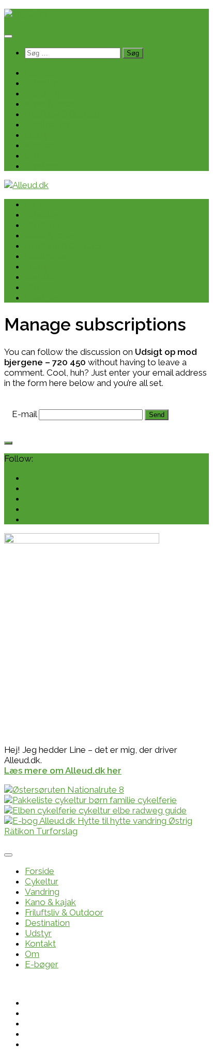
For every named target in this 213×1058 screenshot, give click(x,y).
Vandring (42, 93)
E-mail (24, 414)
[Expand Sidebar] (8, 443)
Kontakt (40, 145)
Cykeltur (41, 83)
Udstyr (38, 135)
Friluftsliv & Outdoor (64, 114)
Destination (47, 124)
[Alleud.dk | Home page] (26, 14)
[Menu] (8, 36)
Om (32, 155)
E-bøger (41, 166)
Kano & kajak (50, 103)
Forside (39, 72)
